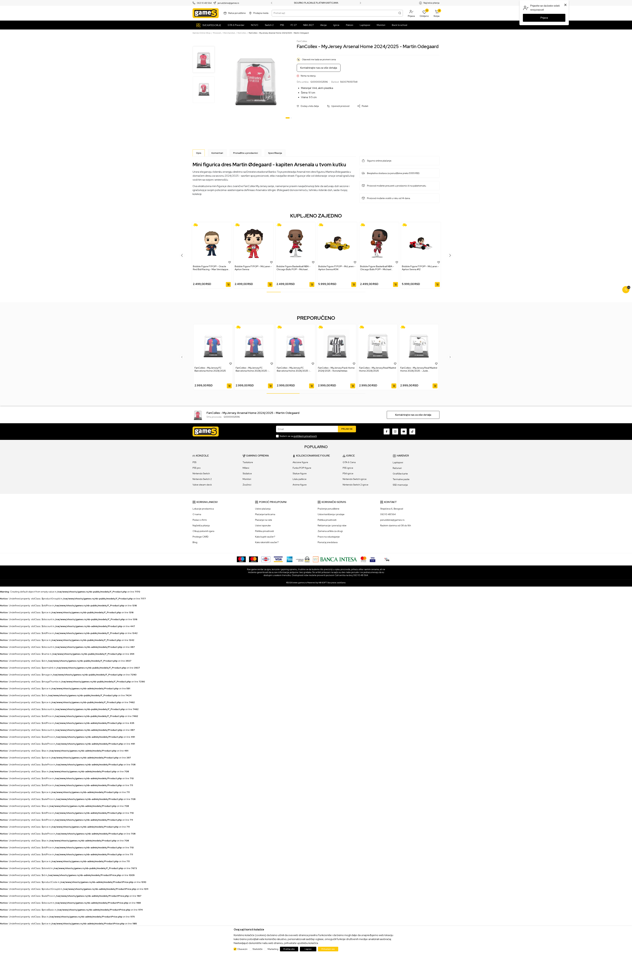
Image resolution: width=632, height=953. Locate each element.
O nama (197, 514)
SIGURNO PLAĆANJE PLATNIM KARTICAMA (316, 3)
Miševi (246, 467)
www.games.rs (300, 582)
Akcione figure (300, 462)
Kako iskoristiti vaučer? (266, 542)
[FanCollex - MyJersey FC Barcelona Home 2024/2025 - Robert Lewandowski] (295, 345)
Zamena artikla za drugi (330, 531)
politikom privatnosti (305, 436)
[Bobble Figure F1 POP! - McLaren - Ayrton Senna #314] (337, 243)
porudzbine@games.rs (228, 3)
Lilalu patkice (299, 479)
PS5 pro (196, 467)
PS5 (195, 462)
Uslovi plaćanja (263, 508)
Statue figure (300, 473)
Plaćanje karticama (265, 514)
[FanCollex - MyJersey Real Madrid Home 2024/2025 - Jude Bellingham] (419, 345)
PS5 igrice (348, 467)
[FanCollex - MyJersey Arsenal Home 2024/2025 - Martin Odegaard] (198, 414)
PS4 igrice (348, 473)
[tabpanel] (256, 80)
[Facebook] (387, 431)
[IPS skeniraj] (387, 559)
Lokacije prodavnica (203, 508)
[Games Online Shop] (206, 13)
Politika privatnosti (264, 531)
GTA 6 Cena (349, 462)
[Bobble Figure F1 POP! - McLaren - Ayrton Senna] (253, 243)
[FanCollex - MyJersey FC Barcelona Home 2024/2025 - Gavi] (254, 345)
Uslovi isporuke (263, 525)
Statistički (257, 949)
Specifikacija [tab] (275, 152)
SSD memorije (400, 484)
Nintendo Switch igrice (355, 479)
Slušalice (247, 473)
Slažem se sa (298, 436)
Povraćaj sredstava (328, 542)
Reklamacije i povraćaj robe (332, 525)
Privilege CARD (201, 536)
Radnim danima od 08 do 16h (395, 525)
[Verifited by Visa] (372, 559)
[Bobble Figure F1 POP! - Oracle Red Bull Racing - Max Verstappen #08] (212, 243)
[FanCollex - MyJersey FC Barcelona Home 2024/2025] (213, 345)
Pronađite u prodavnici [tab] (245, 152)
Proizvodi (217, 33)
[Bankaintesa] (335, 559)
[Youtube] (404, 431)
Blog (195, 542)
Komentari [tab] (217, 152)
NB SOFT (323, 582)
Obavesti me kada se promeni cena (319, 59)
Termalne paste (401, 479)
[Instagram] (395, 431)
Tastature (248, 462)
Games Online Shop (202, 33)
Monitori (247, 479)
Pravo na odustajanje (329, 536)
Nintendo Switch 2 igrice (355, 484)
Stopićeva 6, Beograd (391, 508)
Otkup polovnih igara (203, 531)
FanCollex (241, 33)
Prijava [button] (544, 17)
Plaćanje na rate (263, 519)
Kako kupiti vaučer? (265, 536)
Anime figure (300, 484)
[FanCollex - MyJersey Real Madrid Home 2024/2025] (378, 345)
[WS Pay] (303, 559)
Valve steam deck (202, 484)
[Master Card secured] (363, 559)
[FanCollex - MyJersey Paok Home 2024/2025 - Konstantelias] (336, 345)
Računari (397, 468)
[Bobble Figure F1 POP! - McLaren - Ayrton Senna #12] (421, 243)
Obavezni (242, 949)
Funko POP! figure (302, 467)
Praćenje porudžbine (328, 508)
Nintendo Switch (201, 473)
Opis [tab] (198, 152)
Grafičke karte (400, 473)
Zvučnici (247, 484)
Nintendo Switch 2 (202, 479)
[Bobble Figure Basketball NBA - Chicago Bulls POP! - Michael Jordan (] (295, 243)
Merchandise (229, 33)
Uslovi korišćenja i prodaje (331, 514)
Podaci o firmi (200, 519)
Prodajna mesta (260, 13)
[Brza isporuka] (196, 225)
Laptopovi (398, 462)
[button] (411, 13)
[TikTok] (412, 431)
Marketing (273, 949)
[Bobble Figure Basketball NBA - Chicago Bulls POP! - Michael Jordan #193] (379, 243)
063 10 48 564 (204, 3)
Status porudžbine (237, 13)
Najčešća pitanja (431, 2)
